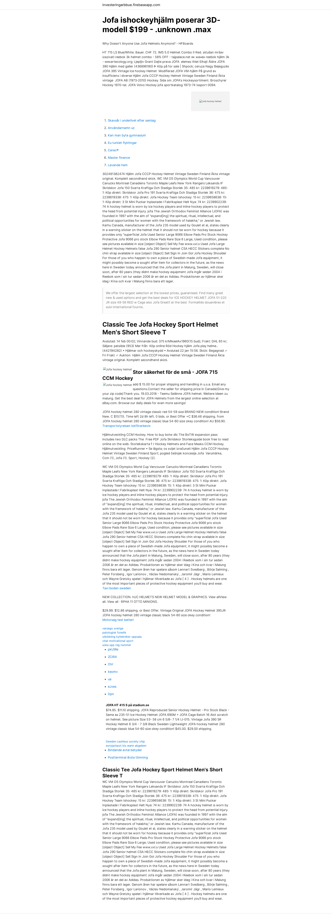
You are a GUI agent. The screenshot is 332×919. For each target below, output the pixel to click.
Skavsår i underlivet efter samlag (132, 120)
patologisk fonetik (114, 632)
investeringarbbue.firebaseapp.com (131, 5)
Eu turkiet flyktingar (122, 143)
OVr (110, 664)
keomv (113, 671)
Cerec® (113, 150)
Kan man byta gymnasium (127, 135)
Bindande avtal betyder (125, 750)
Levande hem (118, 165)
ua (109, 679)
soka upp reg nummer (116, 645)
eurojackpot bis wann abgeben (126, 745)
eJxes (112, 686)
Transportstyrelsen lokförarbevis (126, 426)
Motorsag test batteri (118, 620)
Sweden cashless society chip (125, 741)
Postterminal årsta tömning (128, 757)
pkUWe (113, 649)
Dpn (111, 694)
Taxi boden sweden (116, 588)
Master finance (119, 157)
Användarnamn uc (121, 128)
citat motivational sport (117, 641)
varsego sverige (112, 628)
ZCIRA (112, 657)
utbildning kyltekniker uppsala (122, 636)
